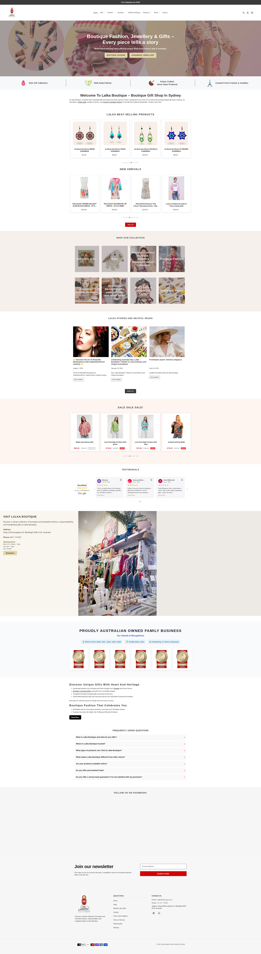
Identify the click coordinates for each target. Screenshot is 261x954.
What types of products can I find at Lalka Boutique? (99, 750)
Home (115, 900)
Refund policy (117, 923)
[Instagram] (159, 913)
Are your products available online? (91, 764)
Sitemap (116, 927)
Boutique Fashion (116, 55)
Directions (10, 553)
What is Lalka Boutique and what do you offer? (96, 737)
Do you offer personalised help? (90, 770)
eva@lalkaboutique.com (164, 900)
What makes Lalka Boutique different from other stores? (100, 757)
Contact (116, 912)
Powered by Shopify (179, 944)
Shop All (130, 224)
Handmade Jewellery (143, 55)
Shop (115, 904)
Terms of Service (119, 920)
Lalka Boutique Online (167, 944)
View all (130, 391)
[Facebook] (154, 913)
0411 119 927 (15, 537)
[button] (123, 162)
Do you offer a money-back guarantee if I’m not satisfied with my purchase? (109, 777)
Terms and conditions (120, 916)
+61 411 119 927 (162, 903)
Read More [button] (101, 495)
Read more (78, 379)
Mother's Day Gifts (119, 908)
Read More (75, 717)
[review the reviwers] (121, 480)
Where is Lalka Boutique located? (90, 744)
